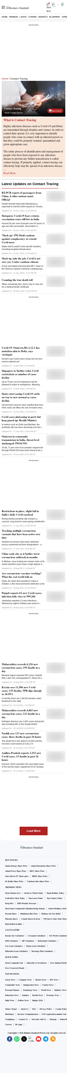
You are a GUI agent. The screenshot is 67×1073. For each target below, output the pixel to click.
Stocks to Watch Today (33, 893)
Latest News (10, 980)
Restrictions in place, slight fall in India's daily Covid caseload (20, 512)
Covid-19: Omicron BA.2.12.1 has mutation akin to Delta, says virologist (21, 351)
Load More (34, 830)
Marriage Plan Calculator (42, 951)
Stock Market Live (13, 893)
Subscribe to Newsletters (37, 963)
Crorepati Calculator (37, 936)
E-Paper (33, 17)
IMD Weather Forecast (26, 903)
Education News (11, 995)
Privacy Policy (46, 1009)
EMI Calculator (11, 941)
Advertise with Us (38, 1019)
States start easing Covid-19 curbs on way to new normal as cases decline (21, 397)
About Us (24, 1009)
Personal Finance (12, 990)
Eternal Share (11, 914)
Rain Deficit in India (13, 924)
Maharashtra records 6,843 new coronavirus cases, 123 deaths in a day (21, 714)
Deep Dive (9, 903)
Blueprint (54, 17)
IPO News (54, 980)
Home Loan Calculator (36, 946)
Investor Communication (28, 1014)
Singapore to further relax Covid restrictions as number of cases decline (20, 374)
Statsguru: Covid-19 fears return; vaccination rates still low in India (20, 217)
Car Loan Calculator (14, 946)
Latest (23, 17)
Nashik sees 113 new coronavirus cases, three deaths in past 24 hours (21, 735)
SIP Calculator (28, 941)
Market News (40, 980)
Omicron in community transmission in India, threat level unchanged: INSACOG (20, 440)
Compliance (10, 1019)
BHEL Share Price (39, 876)
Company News (25, 980)
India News (9, 1000)
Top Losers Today (36, 898)
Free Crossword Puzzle (14, 968)
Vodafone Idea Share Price (38, 881)
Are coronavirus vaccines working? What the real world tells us (21, 575)
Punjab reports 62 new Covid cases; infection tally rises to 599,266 (22, 594)
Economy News (52, 995)
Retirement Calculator (47, 941)
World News (46, 990)
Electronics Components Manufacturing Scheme (25, 908)
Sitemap (53, 1019)
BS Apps (18, 1024)
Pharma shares (11, 919)
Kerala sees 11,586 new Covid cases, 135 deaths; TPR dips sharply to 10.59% (22, 690)
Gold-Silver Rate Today (15, 898)
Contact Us (23, 1019)
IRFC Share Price (37, 871)
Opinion (25, 995)
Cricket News (47, 985)
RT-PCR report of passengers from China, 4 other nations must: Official (21, 196)
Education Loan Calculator (16, 951)
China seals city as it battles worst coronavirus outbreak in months (21, 555)
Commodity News (12, 985)
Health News (37, 995)
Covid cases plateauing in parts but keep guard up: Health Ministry (21, 418)
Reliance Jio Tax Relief (50, 914)
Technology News (30, 990)
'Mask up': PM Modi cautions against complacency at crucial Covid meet (19, 239)
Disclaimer (9, 1014)
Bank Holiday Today (55, 893)
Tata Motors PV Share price (17, 876)
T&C (34, 1009)
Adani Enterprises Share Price (43, 866)
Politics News (23, 1000)
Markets (43, 17)
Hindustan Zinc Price (29, 914)
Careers (8, 1024)
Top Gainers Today (55, 898)
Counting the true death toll (17, 280)
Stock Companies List (14, 963)
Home (4, 17)
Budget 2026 (37, 1000)
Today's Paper (11, 1009)
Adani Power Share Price (15, 871)
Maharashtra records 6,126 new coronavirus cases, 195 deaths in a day (21, 667)
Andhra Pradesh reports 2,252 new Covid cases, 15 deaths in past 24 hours (21, 756)
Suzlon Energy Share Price (16, 866)
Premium (13, 17)
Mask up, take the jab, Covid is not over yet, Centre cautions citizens (21, 260)
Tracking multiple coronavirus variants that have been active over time (21, 534)
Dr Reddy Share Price (14, 881)
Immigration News (31, 985)
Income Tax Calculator (14, 936)
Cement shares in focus (30, 919)
